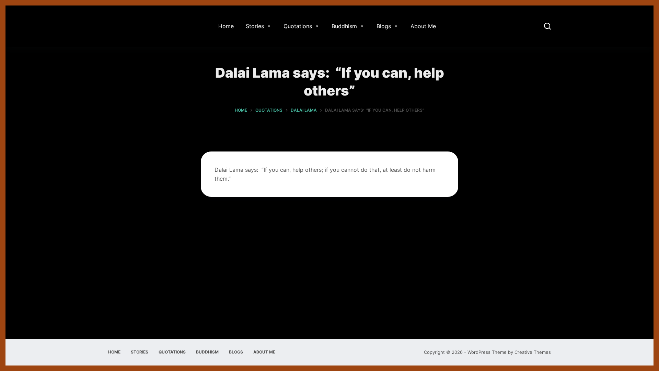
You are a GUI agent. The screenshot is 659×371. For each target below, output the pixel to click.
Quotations (298, 26)
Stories (255, 26)
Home (226, 26)
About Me (423, 26)
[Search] (547, 26)
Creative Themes (533, 352)
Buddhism (344, 26)
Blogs (384, 26)
